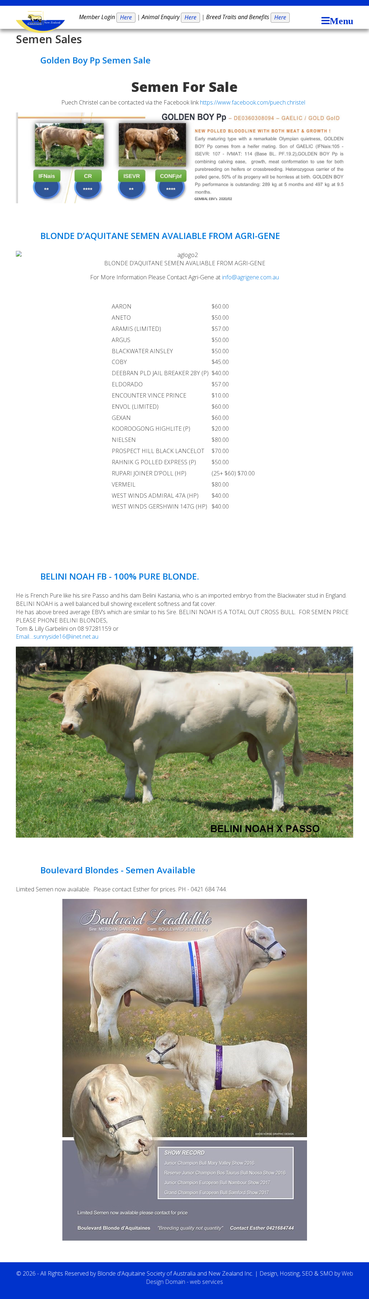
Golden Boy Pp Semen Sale (95, 60)
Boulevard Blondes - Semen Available (117, 870)
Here (126, 17)
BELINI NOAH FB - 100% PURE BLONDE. (119, 576)
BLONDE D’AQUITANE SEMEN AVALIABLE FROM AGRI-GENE (160, 235)
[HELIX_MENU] (335, 21)
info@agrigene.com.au (250, 277)
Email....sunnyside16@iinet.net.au (57, 636)
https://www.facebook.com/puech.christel (252, 102)
